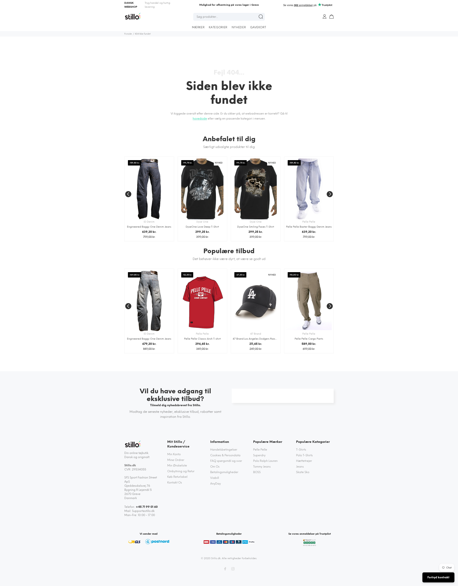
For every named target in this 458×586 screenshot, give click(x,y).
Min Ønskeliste (177, 465)
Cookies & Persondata (225, 455)
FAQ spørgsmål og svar (226, 461)
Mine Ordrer (175, 460)
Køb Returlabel (177, 476)
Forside (128, 34)
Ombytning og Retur (180, 471)
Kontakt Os (174, 482)
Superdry (259, 455)
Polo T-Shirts (304, 455)
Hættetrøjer (304, 461)
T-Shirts (301, 449)
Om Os (215, 466)
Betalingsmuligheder (224, 472)
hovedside (200, 118)
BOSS (257, 472)
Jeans (300, 466)
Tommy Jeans (262, 466)
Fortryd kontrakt (438, 577)
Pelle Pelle (260, 449)
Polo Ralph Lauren (265, 461)
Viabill (214, 478)
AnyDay (215, 483)
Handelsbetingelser (223, 449)
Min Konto (174, 454)
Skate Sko (302, 472)
